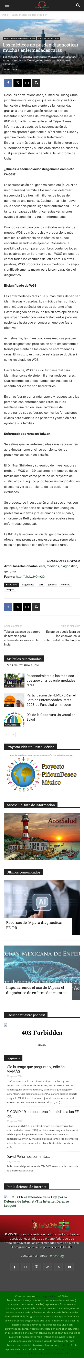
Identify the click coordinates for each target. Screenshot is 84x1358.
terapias (10, 589)
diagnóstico (69, 566)
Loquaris (13, 1058)
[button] (6, 5)
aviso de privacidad (46, 1296)
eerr (42, 566)
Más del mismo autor (23, 665)
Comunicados (12, 724)
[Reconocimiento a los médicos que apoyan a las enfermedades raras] (14, 681)
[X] (17, 83)
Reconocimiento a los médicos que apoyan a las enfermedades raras (51, 680)
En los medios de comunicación (29, 14)
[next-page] (13, 734)
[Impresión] (36, 83)
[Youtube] (69, 1267)
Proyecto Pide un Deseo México (30, 747)
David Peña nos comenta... (28, 1156)
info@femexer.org (51, 1256)
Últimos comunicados (23, 872)
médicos (53, 566)
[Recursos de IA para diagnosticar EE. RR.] (42, 907)
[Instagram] (36, 1267)
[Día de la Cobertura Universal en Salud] (14, 719)
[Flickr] (25, 1267)
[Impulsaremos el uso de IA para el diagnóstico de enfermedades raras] (42, 973)
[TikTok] (47, 1267)
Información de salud (48, 38)
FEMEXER (9, 685)
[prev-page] (6, 734)
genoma (10, 571)
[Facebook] (8, 83)
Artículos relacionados (24, 659)
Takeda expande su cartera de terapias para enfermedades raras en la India (22, 638)
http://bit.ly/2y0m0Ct (30, 577)
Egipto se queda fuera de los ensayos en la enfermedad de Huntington (62, 636)
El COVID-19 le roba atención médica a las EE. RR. (43, 1114)
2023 (7, 705)
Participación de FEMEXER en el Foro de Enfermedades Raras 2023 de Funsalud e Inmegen (51, 700)
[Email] (27, 83)
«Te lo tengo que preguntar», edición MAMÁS (36, 1069)
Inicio (5, 14)
